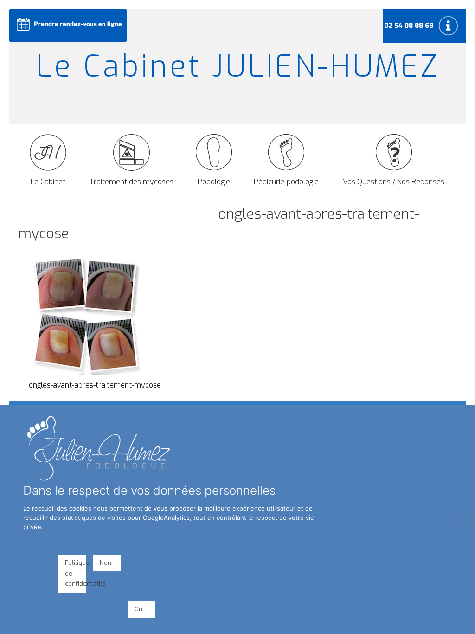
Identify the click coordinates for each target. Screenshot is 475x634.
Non (105, 563)
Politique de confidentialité (75, 573)
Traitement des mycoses (131, 182)
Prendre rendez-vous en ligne (78, 23)
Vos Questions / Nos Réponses (393, 182)
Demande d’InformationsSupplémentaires (449, 25)
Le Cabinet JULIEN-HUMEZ (237, 66)
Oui (139, 609)
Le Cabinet (48, 182)
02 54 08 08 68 (408, 25)
